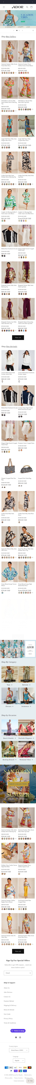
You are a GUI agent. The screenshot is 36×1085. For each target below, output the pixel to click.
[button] (4, 7)
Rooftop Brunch (8, 760)
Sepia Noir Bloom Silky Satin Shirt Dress (9, 549)
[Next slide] (22, 30)
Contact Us (7, 996)
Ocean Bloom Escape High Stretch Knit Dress (25, 584)
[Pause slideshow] (34, 30)
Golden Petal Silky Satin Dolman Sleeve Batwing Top (8, 176)
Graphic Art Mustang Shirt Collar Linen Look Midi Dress (26, 212)
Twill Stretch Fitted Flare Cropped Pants (24, 901)
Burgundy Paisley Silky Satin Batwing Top (9, 286)
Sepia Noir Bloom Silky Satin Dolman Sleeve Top (25, 549)
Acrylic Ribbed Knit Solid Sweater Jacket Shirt (8, 373)
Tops (8, 685)
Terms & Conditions (10, 1023)
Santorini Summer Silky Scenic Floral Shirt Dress (9, 64)
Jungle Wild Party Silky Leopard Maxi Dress (24, 139)
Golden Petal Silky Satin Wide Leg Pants (26, 176)
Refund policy (28, 1075)
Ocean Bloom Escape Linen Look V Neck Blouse (8, 622)
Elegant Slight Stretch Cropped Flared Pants (26, 249)
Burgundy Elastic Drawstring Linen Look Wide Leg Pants (25, 322)
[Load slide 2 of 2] (19, 30)
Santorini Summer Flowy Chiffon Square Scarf (24, 866)
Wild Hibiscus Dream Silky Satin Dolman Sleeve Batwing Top (9, 102)
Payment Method (9, 1001)
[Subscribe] (30, 973)
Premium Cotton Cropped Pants (26, 443)
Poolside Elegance (25, 738)
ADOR (10, 1075)
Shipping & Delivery (10, 1005)
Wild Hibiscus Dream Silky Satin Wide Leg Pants (25, 101)
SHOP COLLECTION (18, 784)
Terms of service (18, 1078)
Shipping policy (29, 1078)
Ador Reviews (8, 992)
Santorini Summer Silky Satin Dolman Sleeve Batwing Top (9, 830)
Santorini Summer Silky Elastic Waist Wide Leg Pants (26, 830)
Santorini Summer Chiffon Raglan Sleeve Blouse (8, 901)
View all (18, 337)
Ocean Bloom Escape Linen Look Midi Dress (25, 622)
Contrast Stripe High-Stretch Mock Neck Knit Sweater (25, 408)
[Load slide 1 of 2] (17, 30)
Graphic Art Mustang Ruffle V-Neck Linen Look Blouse (9, 212)
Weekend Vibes (25, 760)
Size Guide (7, 1014)
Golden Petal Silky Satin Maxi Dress (26, 514)
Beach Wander (8, 738)
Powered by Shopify (17, 1075)
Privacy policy (8, 1078)
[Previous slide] (14, 30)
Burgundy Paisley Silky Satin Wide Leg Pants (25, 286)
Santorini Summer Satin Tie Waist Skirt (8, 936)
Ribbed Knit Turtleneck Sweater (9, 248)
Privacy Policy (8, 1018)
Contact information (19, 1080)
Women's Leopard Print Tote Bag (8, 479)
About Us (7, 988)
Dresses (8, 706)
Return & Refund (9, 1010)
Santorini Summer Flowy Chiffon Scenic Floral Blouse (25, 64)
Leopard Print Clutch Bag (24, 478)
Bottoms (25, 685)
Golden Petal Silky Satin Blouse (7, 514)
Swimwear (25, 706)
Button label (18, 19)
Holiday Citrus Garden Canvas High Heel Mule (9, 866)
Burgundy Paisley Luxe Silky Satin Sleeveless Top (8, 322)
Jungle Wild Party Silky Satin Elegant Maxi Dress (9, 139)
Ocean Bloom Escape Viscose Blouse (9, 584)
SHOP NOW (18, 649)
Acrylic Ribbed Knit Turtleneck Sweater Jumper (26, 373)
